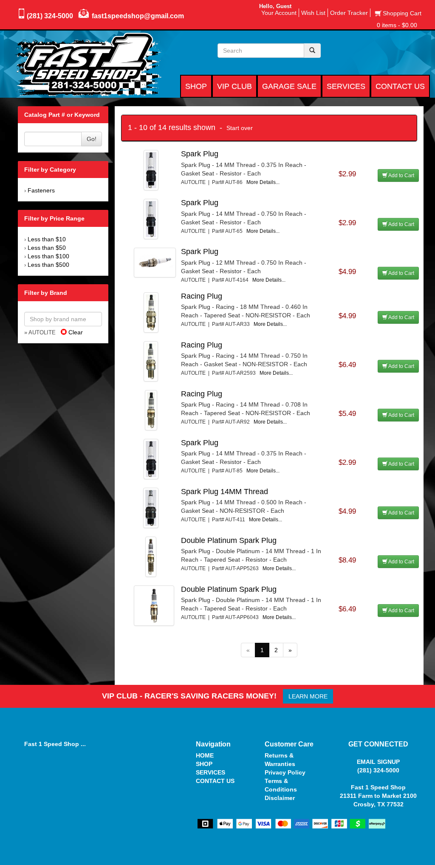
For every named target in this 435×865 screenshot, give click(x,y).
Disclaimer (280, 797)
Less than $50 (47, 247)
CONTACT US (215, 780)
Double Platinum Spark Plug (229, 540)
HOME (205, 755)
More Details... (263, 182)
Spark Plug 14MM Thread (224, 491)
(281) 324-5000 (50, 16)
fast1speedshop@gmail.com (138, 16)
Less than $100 (48, 256)
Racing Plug (201, 296)
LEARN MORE (308, 696)
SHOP (204, 763)
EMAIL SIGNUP (378, 761)
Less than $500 (48, 264)
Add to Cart (400, 175)
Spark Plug (199, 154)
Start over (239, 127)
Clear (75, 332)
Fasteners (41, 190)
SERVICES (210, 772)
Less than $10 (47, 239)
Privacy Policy (285, 772)
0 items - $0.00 (397, 25)
